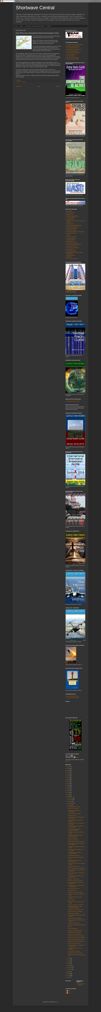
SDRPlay (69, 234)
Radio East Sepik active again (74, 934)
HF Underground (70, 223)
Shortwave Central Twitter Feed (73, 46)
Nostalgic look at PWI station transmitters (76, 924)
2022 (68, 774)
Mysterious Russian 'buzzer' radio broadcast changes (75, 836)
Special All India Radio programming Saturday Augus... (76, 886)
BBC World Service (71, 212)
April (69, 963)
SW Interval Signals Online (72, 243)
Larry (69, 992)
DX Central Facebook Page (72, 57)
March (69, 965)
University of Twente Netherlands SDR (34, 26)
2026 (68, 766)
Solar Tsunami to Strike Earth (74, 951)
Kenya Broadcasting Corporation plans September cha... (76, 946)
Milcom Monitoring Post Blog (73, 47)
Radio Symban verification (73, 913)
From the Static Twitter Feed (73, 51)
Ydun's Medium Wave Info (72, 258)
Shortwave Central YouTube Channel (75, 44)
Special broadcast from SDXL (74, 943)
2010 (68, 796)
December (70, 797)
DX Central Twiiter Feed (72, 54)
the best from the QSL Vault (73, 888)
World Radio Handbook (72, 251)
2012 (68, 792)
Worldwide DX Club (71, 255)
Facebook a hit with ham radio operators (76, 937)
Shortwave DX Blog (71, 239)
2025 (68, 768)
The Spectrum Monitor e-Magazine (74, 244)
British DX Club (70, 214)
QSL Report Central (72, 815)
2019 (68, 779)
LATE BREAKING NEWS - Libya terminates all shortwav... (75, 907)
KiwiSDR (49, 26)
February (70, 967)
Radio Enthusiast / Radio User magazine (75, 231)
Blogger (56, 1001)
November (70, 799)
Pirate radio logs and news (73, 866)
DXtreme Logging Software (72, 216)
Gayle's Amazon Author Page (73, 696)
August (69, 805)
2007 (68, 975)
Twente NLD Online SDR (72, 246)
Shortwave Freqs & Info (72, 236)
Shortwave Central (35, 7)
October (70, 801)
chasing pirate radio (72, 890)
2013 (68, 790)
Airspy (21, 26)
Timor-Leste (23, 81)
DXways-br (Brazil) (71, 217)
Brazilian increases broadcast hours (75, 909)
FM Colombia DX (70, 219)
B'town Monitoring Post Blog (73, 59)
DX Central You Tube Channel (73, 52)
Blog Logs (70, 926)
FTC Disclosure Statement (81, 984)
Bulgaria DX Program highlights (74, 918)
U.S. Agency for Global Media (73, 247)
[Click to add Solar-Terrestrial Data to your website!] (75, 750)
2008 (68, 973)
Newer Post (18, 86)
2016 (68, 785)
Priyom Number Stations (72, 228)
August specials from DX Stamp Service (76, 941)
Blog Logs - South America (73, 878)
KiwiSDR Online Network (72, 226)
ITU (20, 81)
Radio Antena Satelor (71, 230)
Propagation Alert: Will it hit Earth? (75, 953)
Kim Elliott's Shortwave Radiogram (74, 225)
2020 (68, 777)
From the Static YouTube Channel (74, 49)
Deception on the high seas (74, 923)
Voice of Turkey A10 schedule (74, 813)
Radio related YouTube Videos (73, 401)
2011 (68, 794)
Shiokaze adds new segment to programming (74, 811)
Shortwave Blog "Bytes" (73, 838)
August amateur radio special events (75, 939)
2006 (68, 977)
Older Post (58, 86)
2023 (68, 772)
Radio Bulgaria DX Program (74, 806)
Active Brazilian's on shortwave (74, 932)
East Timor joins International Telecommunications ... (74, 830)
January (70, 969)
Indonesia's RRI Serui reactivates (75, 930)
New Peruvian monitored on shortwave (76, 935)
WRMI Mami (69, 256)
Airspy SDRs (69, 211)
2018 (68, 781)
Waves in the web (71, 900)
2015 (68, 787)
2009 (68, 971)
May (69, 961)
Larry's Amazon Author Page (73, 697)
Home (16, 26)
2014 (68, 788)
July (69, 958)
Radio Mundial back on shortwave (75, 911)
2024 (68, 770)
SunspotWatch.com (71, 241)
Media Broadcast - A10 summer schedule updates (74, 853)
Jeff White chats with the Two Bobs (75, 892)
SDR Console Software (72, 233)
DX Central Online (70, 55)
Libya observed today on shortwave (75, 904)
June (69, 960)
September (70, 803)
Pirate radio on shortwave (73, 808)
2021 (68, 776)
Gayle (69, 990)
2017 (68, 783)
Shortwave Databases (71, 238)
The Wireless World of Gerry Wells (75, 880)
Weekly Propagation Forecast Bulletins (76, 841)
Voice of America (70, 249)
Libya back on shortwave (73, 839)
